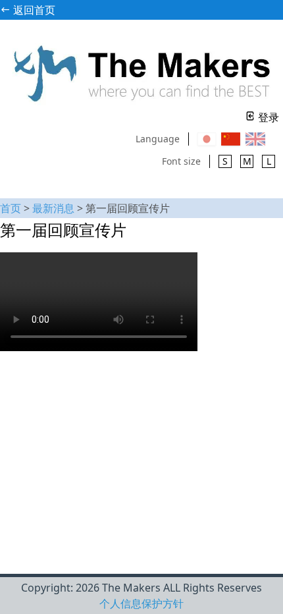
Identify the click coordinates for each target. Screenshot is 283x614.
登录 (267, 117)
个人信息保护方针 (141, 603)
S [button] (225, 161)
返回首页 (33, 10)
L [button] (269, 161)
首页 (10, 208)
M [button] (247, 161)
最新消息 (53, 208)
